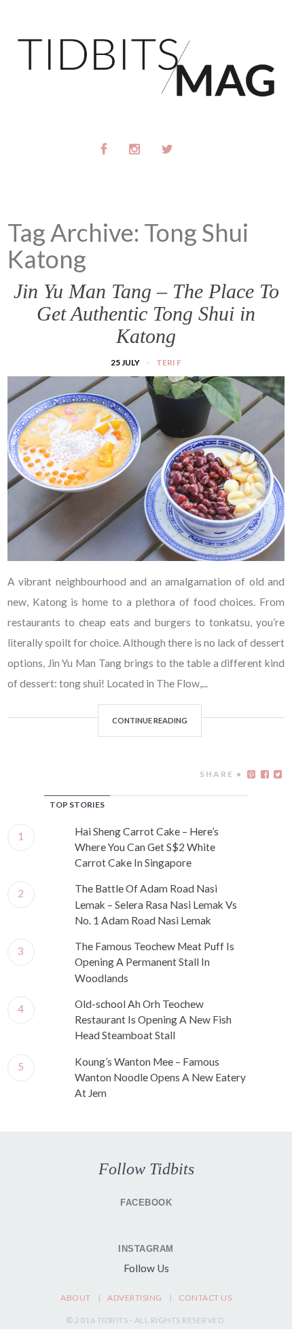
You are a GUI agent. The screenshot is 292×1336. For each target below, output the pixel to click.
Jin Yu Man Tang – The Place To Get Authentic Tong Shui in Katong (146, 313)
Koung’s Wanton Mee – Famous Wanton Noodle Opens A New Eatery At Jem (160, 1077)
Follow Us (146, 1268)
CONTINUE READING (149, 720)
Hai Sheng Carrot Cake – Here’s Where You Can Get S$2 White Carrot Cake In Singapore (147, 847)
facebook (105, 149)
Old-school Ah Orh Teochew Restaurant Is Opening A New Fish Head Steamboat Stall (153, 1020)
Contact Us (205, 1298)
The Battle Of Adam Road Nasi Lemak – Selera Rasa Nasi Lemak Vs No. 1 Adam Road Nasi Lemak (156, 904)
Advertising (134, 1298)
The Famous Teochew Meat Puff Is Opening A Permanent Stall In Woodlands (154, 962)
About (75, 1298)
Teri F (168, 362)
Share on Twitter (278, 774)
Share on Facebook (265, 774)
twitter (167, 149)
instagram (135, 149)
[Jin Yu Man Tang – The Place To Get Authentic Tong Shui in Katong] (146, 553)
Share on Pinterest (251, 774)
